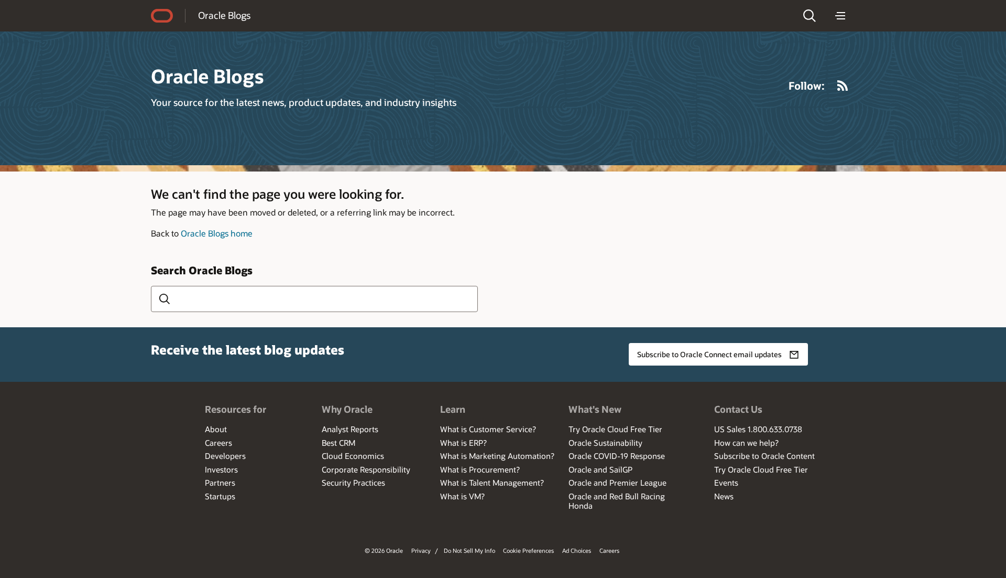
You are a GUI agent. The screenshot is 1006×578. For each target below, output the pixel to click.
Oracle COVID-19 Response (616, 456)
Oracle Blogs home (217, 233)
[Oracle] (162, 16)
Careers (218, 442)
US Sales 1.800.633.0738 (758, 429)
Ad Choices (576, 550)
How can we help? (746, 442)
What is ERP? (463, 442)
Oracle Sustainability (605, 442)
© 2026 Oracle (384, 550)
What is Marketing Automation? (497, 456)
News (724, 496)
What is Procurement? (480, 469)
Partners (220, 482)
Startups (220, 496)
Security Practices (353, 482)
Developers (225, 456)
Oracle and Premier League (617, 482)
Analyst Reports (350, 429)
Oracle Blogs (224, 15)
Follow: (807, 85)
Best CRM (338, 442)
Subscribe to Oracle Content (764, 456)
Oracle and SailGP (600, 469)
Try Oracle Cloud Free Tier (615, 429)
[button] (809, 16)
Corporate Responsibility (366, 469)
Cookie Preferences (528, 550)
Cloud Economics (353, 456)
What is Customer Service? (488, 429)
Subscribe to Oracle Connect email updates (709, 354)
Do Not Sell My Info (469, 550)
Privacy (421, 550)
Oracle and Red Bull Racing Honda (616, 501)
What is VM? (462, 496)
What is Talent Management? (492, 482)
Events (726, 482)
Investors (221, 469)
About (216, 429)
